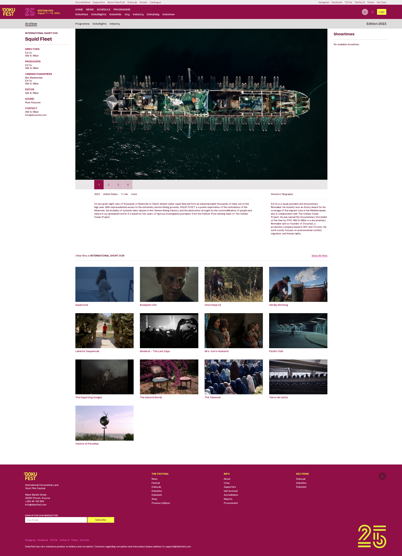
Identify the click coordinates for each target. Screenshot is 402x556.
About (227, 478)
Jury (127, 14)
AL (365, 12)
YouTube (381, 2)
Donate (143, 2)
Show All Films (319, 255)
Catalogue (155, 2)
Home (79, 9)
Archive (31, 24)
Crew (227, 483)
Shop (154, 499)
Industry (138, 14)
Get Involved (231, 491)
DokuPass (81, 14)
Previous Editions (161, 503)
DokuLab (132, 2)
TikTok (348, 2)
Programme (122, 9)
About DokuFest (116, 2)
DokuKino (157, 491)
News (90, 9)
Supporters (99, 2)
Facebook (336, 2)
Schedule (103, 9)
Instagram (324, 2)
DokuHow (169, 14)
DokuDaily (153, 14)
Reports (228, 499)
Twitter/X (359, 2)
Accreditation (82, 2)
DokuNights (98, 14)
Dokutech (157, 495)
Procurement (231, 503)
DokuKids (115, 14)
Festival (156, 483)
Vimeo (370, 2)
